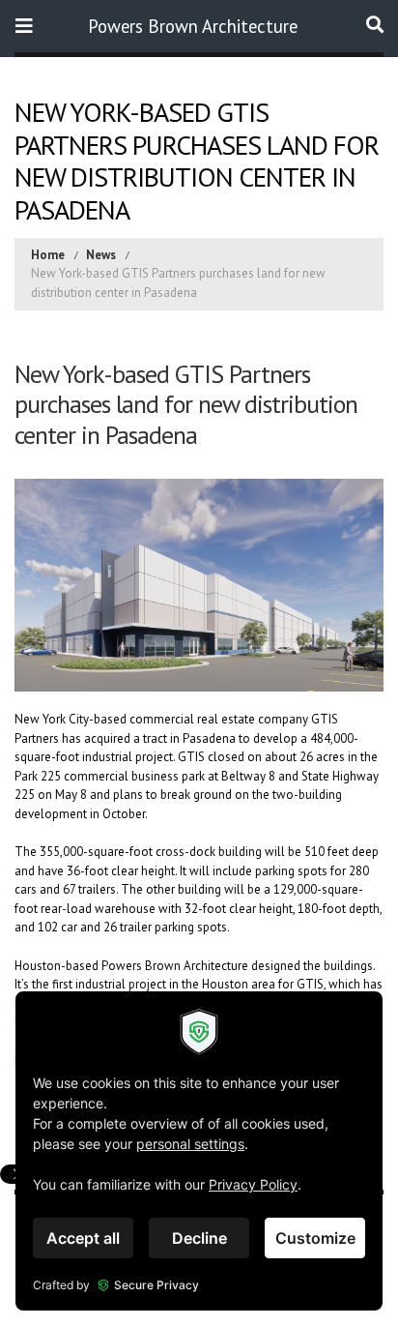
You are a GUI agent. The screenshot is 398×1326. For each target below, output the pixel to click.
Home (48, 255)
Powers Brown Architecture (193, 26)
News (101, 255)
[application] (199, 1151)
